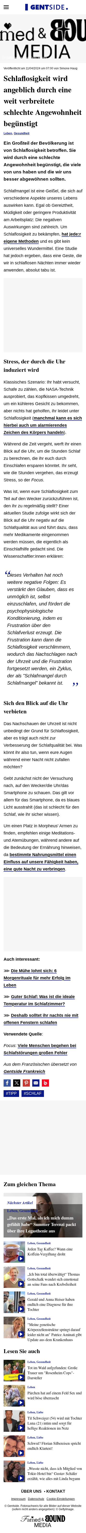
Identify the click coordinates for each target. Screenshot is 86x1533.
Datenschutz (36, 1499)
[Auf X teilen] (16, 1083)
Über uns (31, 1491)
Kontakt (55, 1491)
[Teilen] (26, 1083)
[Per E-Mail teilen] (35, 1083)
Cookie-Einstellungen (61, 1499)
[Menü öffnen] (6, 7)
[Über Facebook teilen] (7, 1083)
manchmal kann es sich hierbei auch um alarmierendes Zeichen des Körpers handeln (43, 425)
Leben (8, 133)
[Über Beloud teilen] (45, 1083)
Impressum (18, 1499)
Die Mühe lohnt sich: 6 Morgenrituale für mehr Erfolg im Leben (37, 978)
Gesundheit (21, 133)
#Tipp (11, 1093)
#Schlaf (33, 1093)
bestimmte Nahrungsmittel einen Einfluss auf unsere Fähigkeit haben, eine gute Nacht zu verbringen (41, 861)
